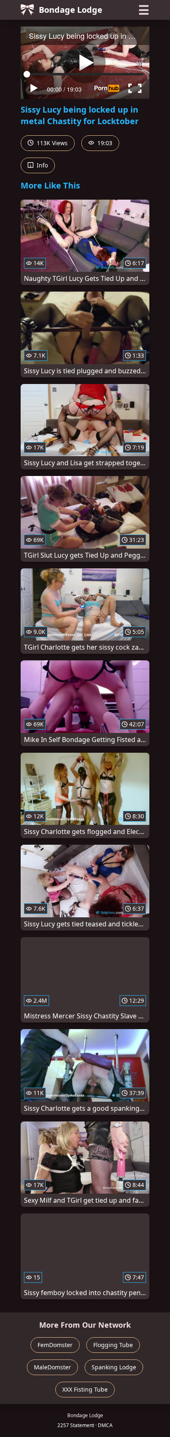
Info (41, 165)
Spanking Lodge (114, 1367)
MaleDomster (52, 1367)
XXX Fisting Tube (85, 1389)
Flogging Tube (113, 1345)
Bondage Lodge (70, 9)
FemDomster (55, 1345)
